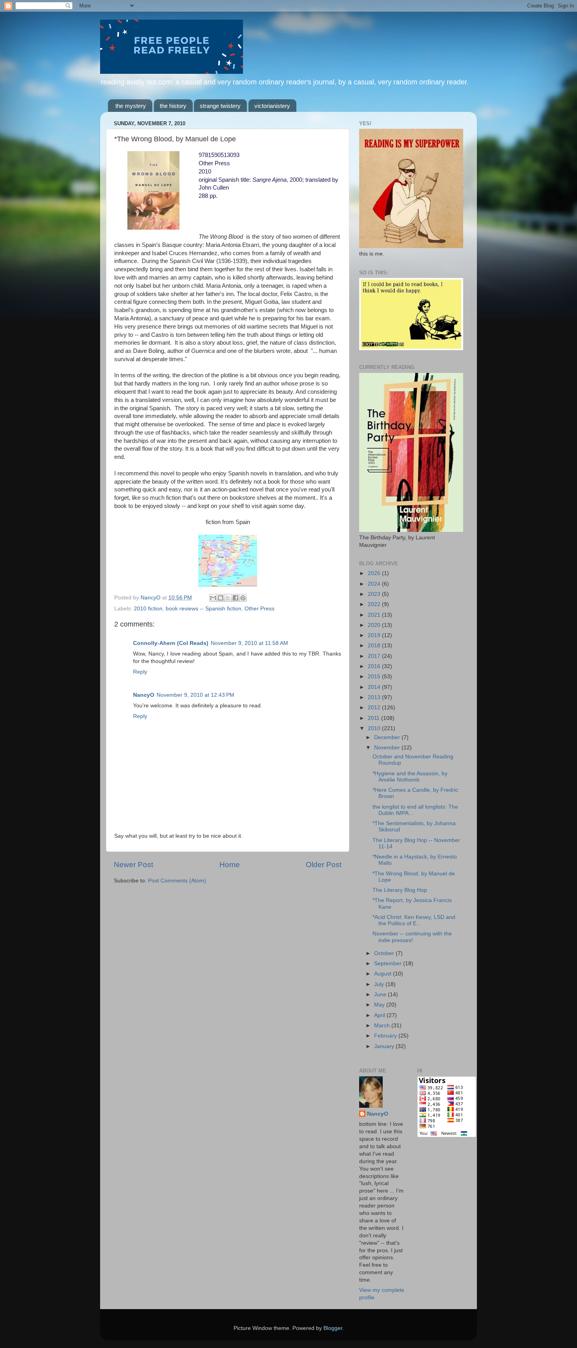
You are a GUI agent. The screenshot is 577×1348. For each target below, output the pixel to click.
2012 (375, 708)
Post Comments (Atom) (177, 881)
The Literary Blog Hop (399, 890)
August (383, 974)
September (388, 963)
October (385, 953)
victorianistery (272, 105)
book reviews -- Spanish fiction (203, 609)
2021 (375, 615)
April (380, 1015)
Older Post (323, 864)
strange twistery (220, 105)
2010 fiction (148, 609)
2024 (375, 584)
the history (173, 105)
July (379, 984)
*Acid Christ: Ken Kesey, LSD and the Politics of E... (413, 920)
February (386, 1036)
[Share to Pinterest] (243, 598)
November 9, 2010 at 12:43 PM (195, 695)
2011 (374, 718)
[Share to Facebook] (235, 598)
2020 (375, 625)
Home (229, 864)
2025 (375, 573)
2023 (375, 594)
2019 (375, 635)
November (388, 748)
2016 (375, 666)
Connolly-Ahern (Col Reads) (170, 643)
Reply (140, 672)
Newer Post (133, 864)
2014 (375, 687)
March (382, 1025)
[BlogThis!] (221, 598)
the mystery (130, 105)
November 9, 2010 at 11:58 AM (249, 643)
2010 (375, 728)
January (385, 1046)
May (380, 1005)
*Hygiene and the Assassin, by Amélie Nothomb (409, 777)
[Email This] (213, 598)
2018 (375, 645)
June (381, 994)
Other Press (259, 609)
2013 (375, 697)
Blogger (332, 1328)
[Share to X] (228, 598)
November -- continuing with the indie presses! (412, 937)
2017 (375, 656)
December (388, 737)
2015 (375, 676)
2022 (375, 604)
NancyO (143, 695)
